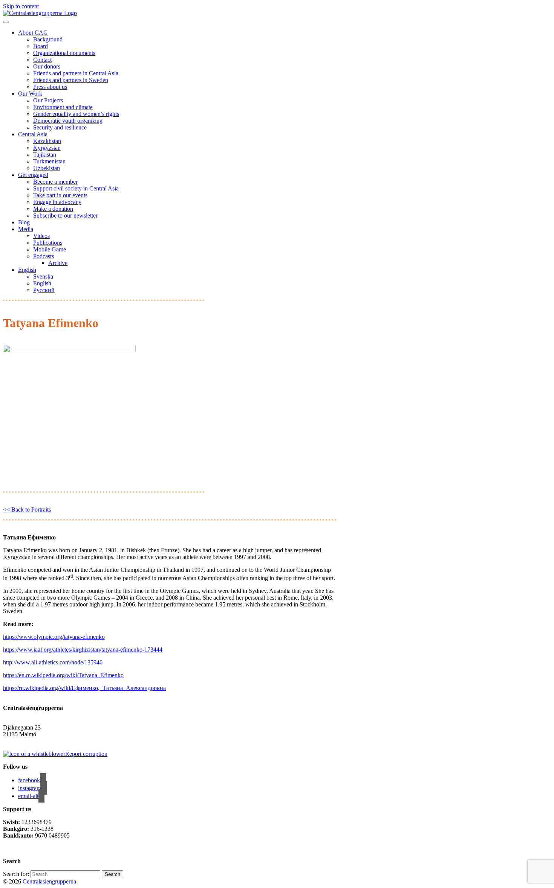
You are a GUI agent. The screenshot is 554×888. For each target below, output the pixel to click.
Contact (42, 59)
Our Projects (48, 100)
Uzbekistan (46, 168)
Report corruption (86, 754)
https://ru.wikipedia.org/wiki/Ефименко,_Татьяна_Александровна (84, 688)
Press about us (50, 87)
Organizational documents (64, 53)
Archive (57, 263)
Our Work (30, 93)
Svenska (43, 276)
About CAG (33, 32)
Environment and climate (63, 107)
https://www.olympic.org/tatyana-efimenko (54, 637)
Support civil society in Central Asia (76, 188)
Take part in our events (60, 195)
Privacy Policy (21, 848)
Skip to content (21, 6)
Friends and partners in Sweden (70, 80)
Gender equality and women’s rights (76, 114)
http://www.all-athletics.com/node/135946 (53, 662)
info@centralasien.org (29, 741)
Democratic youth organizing (68, 120)
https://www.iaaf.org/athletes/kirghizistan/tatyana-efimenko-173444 (82, 649)
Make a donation (53, 209)
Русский (44, 290)
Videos (41, 236)
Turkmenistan (49, 161)
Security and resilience (60, 127)
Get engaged (33, 175)
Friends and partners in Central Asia (75, 73)
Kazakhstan (47, 141)
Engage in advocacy (57, 202)
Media (25, 229)
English (27, 270)
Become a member (55, 181)
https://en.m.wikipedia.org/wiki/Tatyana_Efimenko (63, 675)
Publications (47, 242)
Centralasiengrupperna (49, 881)
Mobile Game (49, 249)
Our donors (46, 66)
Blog (24, 222)
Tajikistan (44, 154)
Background (48, 39)
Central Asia (32, 134)
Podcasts (43, 256)
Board (40, 46)
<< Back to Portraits (27, 509)
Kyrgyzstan (47, 148)
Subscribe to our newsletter (65, 215)
